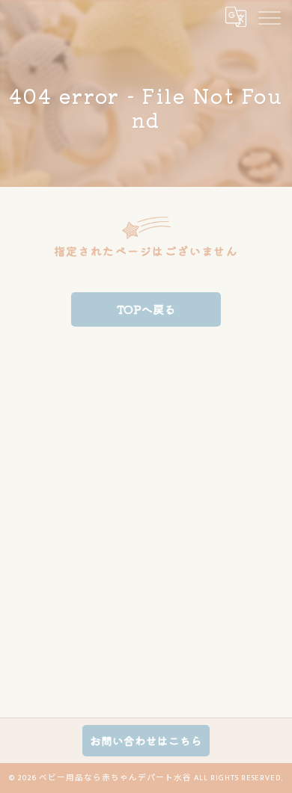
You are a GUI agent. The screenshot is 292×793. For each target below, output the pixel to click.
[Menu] (269, 16)
